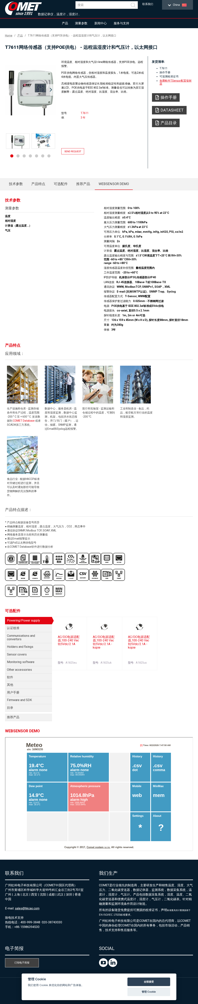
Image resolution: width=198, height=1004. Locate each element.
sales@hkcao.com (27, 908)
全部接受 (149, 981)
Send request (72, 151)
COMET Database (24, 420)
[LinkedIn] (112, 966)
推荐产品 (83, 184)
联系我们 (147, 4)
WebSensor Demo (114, 184)
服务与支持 (121, 23)
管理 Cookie (149, 991)
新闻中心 (100, 23)
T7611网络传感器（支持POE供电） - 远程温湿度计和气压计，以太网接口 (72, 35)
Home (8, 35)
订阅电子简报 (21, 962)
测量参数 (81, 23)
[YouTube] (103, 966)
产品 (65, 23)
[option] (30, 90)
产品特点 (38, 184)
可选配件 (61, 184)
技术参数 (16, 184)
